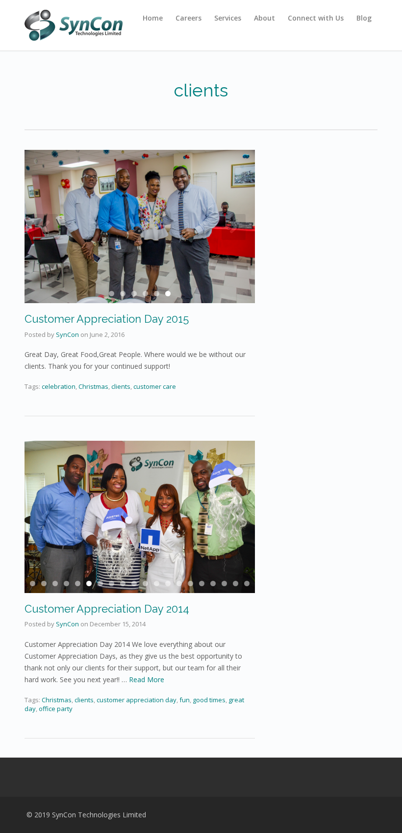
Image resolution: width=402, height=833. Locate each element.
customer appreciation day (136, 699)
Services (227, 18)
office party (56, 708)
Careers (188, 18)
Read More (146, 679)
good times (209, 699)
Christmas (57, 699)
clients (84, 699)
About (264, 18)
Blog (364, 18)
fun (184, 699)
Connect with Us (316, 18)
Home (153, 18)
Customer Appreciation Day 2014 (107, 608)
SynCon (67, 623)
